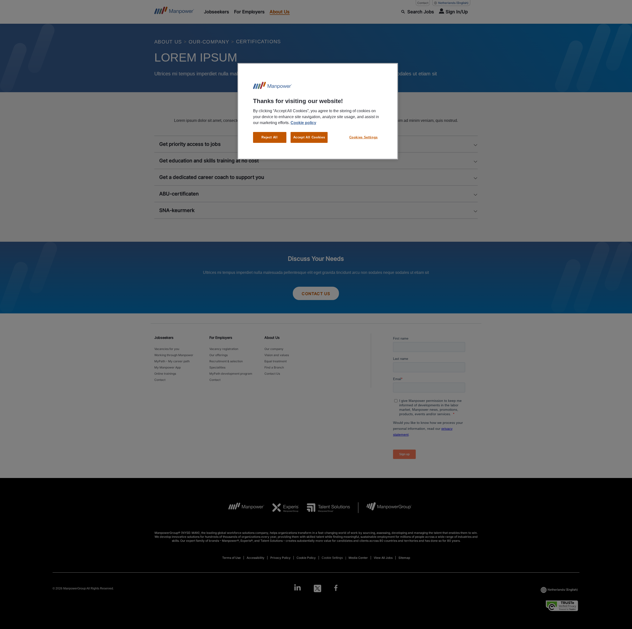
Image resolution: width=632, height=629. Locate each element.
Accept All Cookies (309, 137)
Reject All (269, 137)
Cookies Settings (363, 137)
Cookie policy (303, 123)
